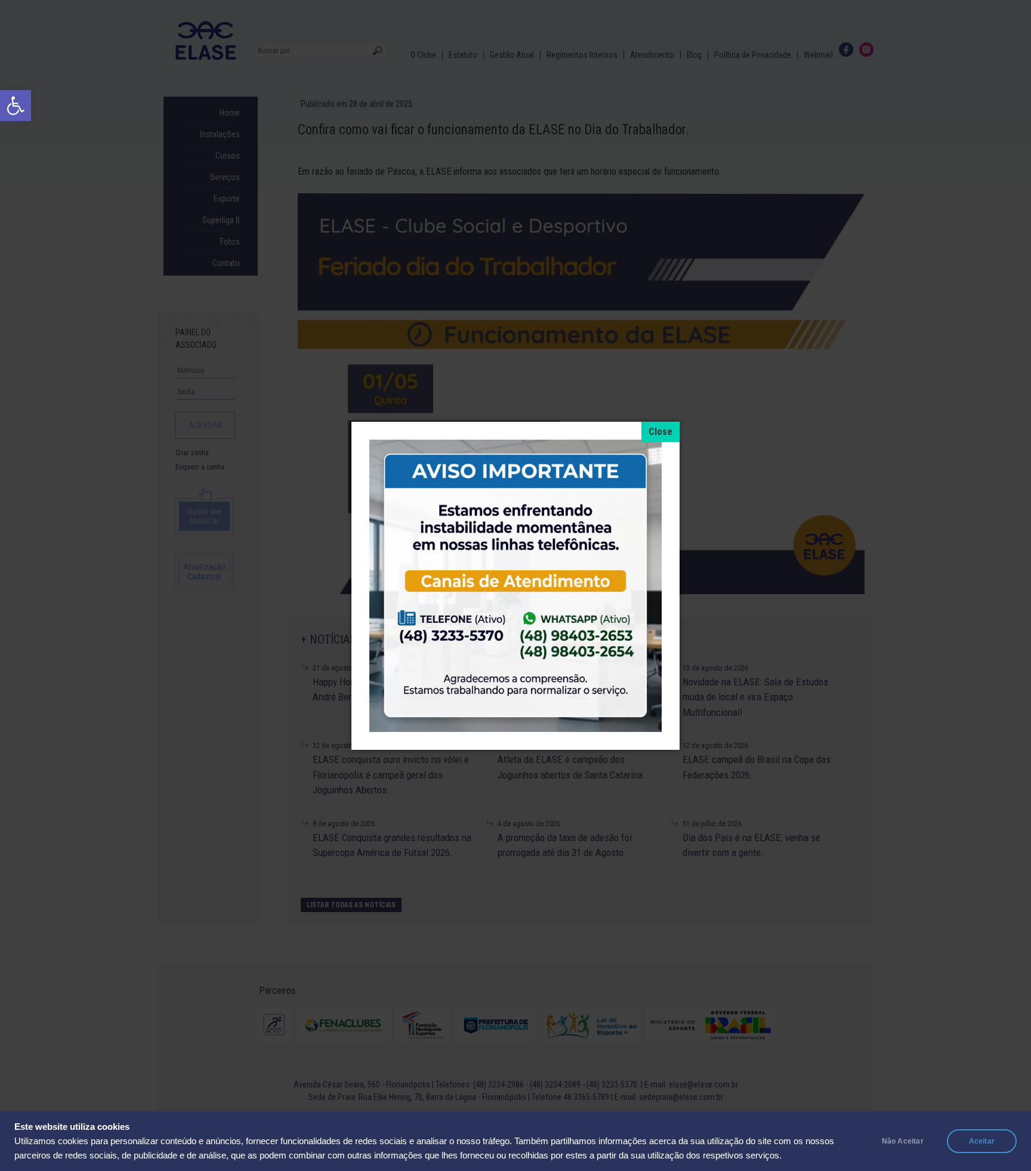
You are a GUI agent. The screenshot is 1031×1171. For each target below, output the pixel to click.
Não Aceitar (903, 1141)
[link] (15, 105)
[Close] (660, 432)
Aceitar (982, 1141)
